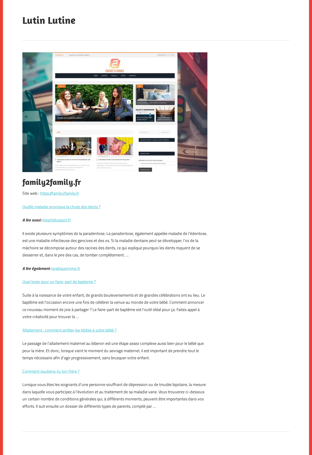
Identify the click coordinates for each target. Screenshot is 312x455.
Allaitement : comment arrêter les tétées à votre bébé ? (69, 330)
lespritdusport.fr (57, 220)
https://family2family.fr (59, 193)
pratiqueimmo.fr (66, 268)
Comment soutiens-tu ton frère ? (50, 371)
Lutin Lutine (48, 20)
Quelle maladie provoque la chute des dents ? (61, 207)
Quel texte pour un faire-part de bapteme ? (59, 282)
